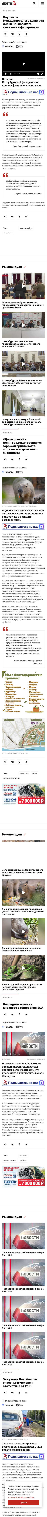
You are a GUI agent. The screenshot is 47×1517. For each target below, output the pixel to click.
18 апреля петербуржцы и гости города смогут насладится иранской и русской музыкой (23, 305)
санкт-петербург (26, 228)
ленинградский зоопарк (11, 778)
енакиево (23, 1156)
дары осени (24, 773)
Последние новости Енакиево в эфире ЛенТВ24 (23, 1253)
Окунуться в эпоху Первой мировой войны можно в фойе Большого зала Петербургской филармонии (22, 422)
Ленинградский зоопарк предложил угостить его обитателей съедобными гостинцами (23, 911)
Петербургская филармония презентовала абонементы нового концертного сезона (21, 344)
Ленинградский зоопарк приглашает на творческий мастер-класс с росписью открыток (22, 987)
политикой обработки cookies (21, 1497)
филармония (7, 233)
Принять (23, 1502)
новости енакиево (9, 1160)
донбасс (23, 1160)
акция (34, 773)
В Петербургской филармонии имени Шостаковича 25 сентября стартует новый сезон (22, 383)
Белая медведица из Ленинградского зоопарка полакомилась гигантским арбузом (22, 872)
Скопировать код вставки (36, 78)
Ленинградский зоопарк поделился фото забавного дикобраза (21, 949)
